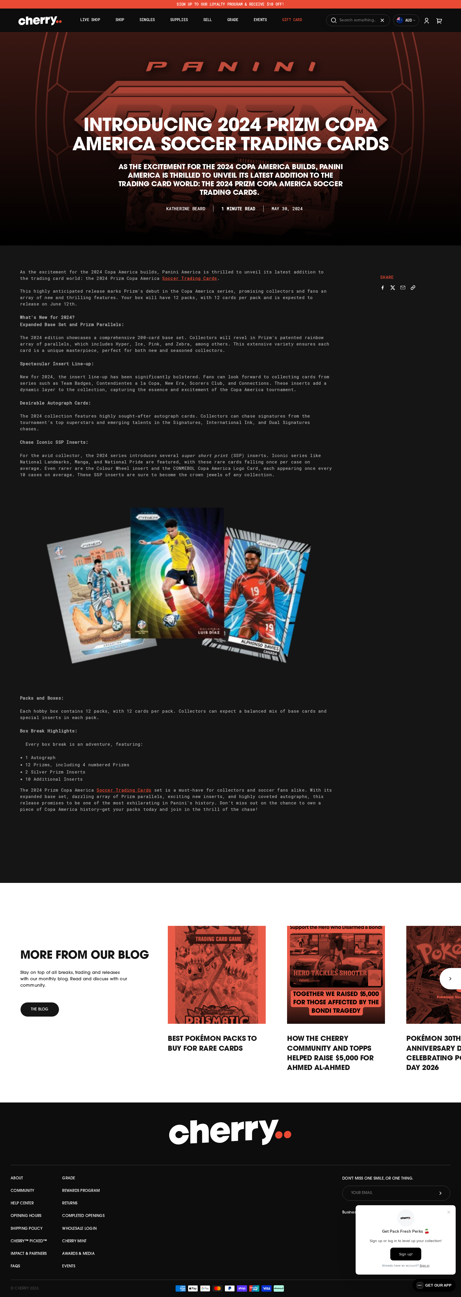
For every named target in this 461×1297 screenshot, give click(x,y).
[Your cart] (439, 20)
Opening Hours (26, 1216)
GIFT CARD (292, 19)
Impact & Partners (29, 1254)
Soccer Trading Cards (189, 278)
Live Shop (90, 19)
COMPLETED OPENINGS (83, 1216)
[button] (434, 1285)
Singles (147, 19)
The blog (40, 1010)
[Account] (426, 20)
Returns (69, 1203)
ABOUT (17, 1178)
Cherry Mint (74, 1241)
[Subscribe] (440, 1193)
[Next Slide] (450, 978)
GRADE (68, 1178)
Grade (232, 19)
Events (260, 19)
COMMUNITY (22, 1191)
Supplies (179, 19)
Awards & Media (78, 1254)
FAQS (15, 1266)
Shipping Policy (26, 1229)
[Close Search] (382, 20)
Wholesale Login (79, 1229)
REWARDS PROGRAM (81, 1191)
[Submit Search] (334, 20)
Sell (207, 19)
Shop (120, 19)
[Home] (40, 18)
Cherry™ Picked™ (29, 1241)
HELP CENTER (22, 1203)
